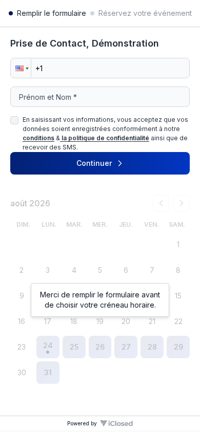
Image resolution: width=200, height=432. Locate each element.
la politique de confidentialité (105, 138)
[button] (21, 68)
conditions (38, 138)
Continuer (94, 163)
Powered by (82, 423)
